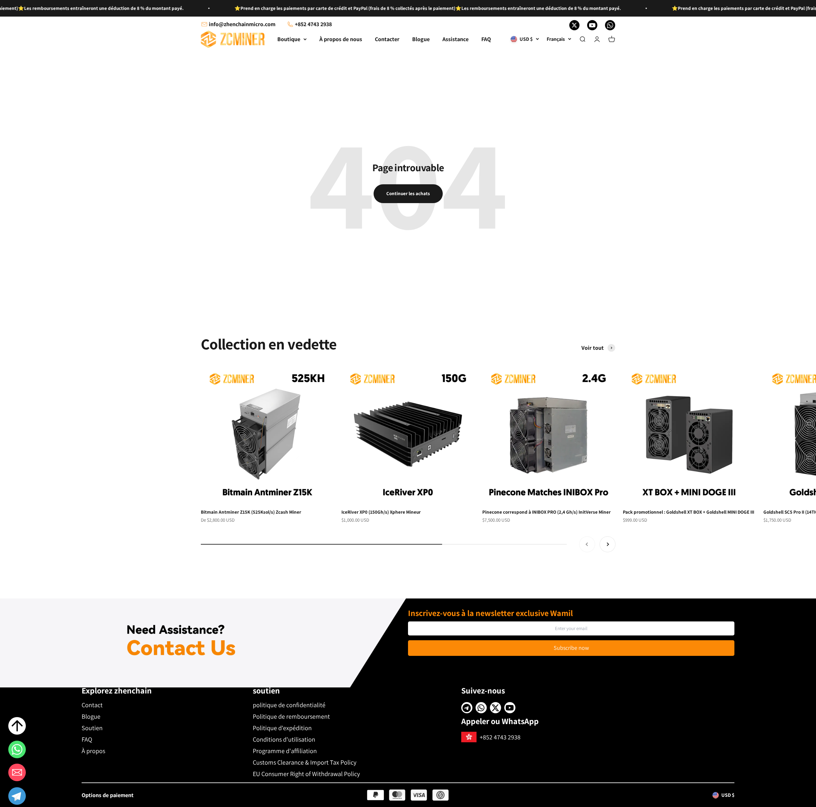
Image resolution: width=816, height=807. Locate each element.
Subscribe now (571, 647)
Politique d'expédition (282, 728)
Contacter (387, 39)
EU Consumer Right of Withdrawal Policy (306, 774)
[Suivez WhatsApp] (610, 25)
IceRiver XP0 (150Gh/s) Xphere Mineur (381, 512)
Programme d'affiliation (285, 751)
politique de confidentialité (289, 705)
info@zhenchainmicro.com (242, 24)
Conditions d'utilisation (284, 739)
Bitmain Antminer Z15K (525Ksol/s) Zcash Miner (251, 512)
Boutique (288, 39)
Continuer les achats (408, 193)
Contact (92, 705)
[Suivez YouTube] (592, 25)
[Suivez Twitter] (574, 25)
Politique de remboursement (291, 716)
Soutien (92, 728)
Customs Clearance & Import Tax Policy (304, 762)
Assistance (455, 39)
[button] (17, 797)
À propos (93, 751)
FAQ (486, 39)
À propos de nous (340, 39)
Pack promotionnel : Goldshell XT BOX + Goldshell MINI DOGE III (688, 512)
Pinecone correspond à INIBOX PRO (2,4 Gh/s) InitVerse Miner (546, 512)
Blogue (421, 39)
